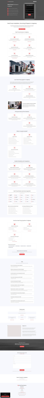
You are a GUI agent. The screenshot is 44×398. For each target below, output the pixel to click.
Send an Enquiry (22, 254)
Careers (20, 394)
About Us (19, 394)
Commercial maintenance (14, 241)
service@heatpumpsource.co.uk (22, 392)
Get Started (22, 346)
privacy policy (27, 17)
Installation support (14, 41)
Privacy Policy (23, 394)
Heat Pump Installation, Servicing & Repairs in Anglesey (22, 23)
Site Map (25, 394)
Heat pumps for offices (11, 247)
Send (29, 14)
